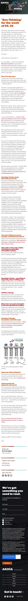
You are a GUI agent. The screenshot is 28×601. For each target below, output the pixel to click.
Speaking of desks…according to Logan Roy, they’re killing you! (13, 279)
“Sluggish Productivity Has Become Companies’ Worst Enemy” (12, 187)
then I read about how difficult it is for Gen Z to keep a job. (13, 118)
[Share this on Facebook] (3, 475)
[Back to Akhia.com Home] (12, 569)
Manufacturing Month (7, 64)
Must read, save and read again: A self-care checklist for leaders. (12, 304)
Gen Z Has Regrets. (20, 93)
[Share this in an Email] (11, 475)
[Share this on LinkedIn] (8, 475)
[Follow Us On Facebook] (5, 596)
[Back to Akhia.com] (12, 2)
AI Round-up (5, 463)
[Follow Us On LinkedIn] (13, 596)
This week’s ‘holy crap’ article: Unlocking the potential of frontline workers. (12, 249)
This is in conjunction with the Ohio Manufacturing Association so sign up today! (12, 420)
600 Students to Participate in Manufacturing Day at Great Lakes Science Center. (13, 242)
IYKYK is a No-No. (7, 293)
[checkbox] (14, 522)
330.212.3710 (20, 596)
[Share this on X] (6, 475)
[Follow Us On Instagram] (8, 596)
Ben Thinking (6, 465)
